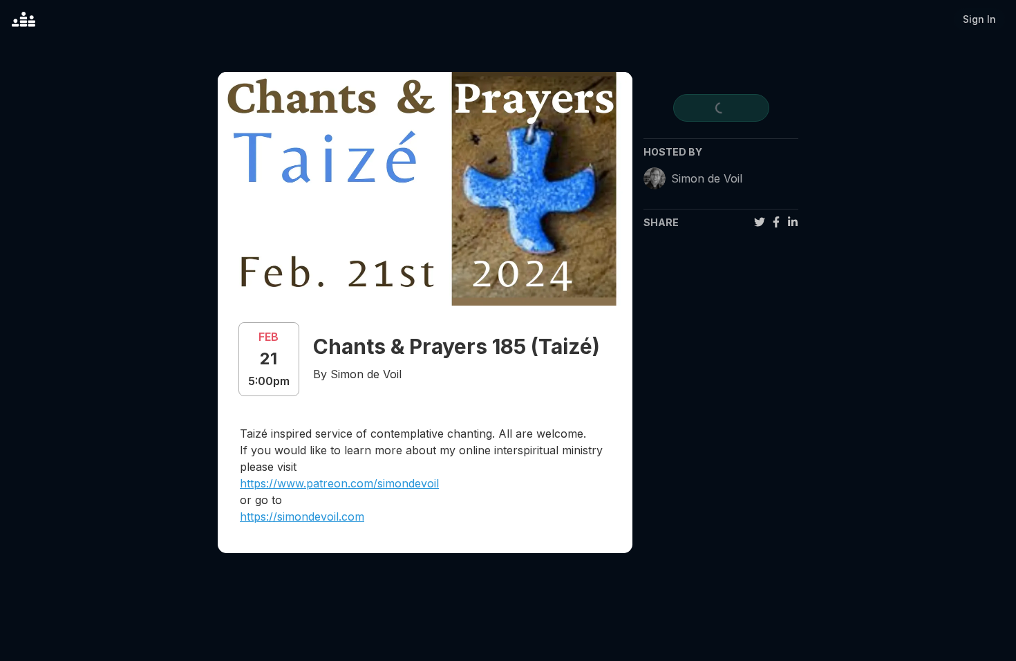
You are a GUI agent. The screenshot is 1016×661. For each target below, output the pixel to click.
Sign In (979, 19)
